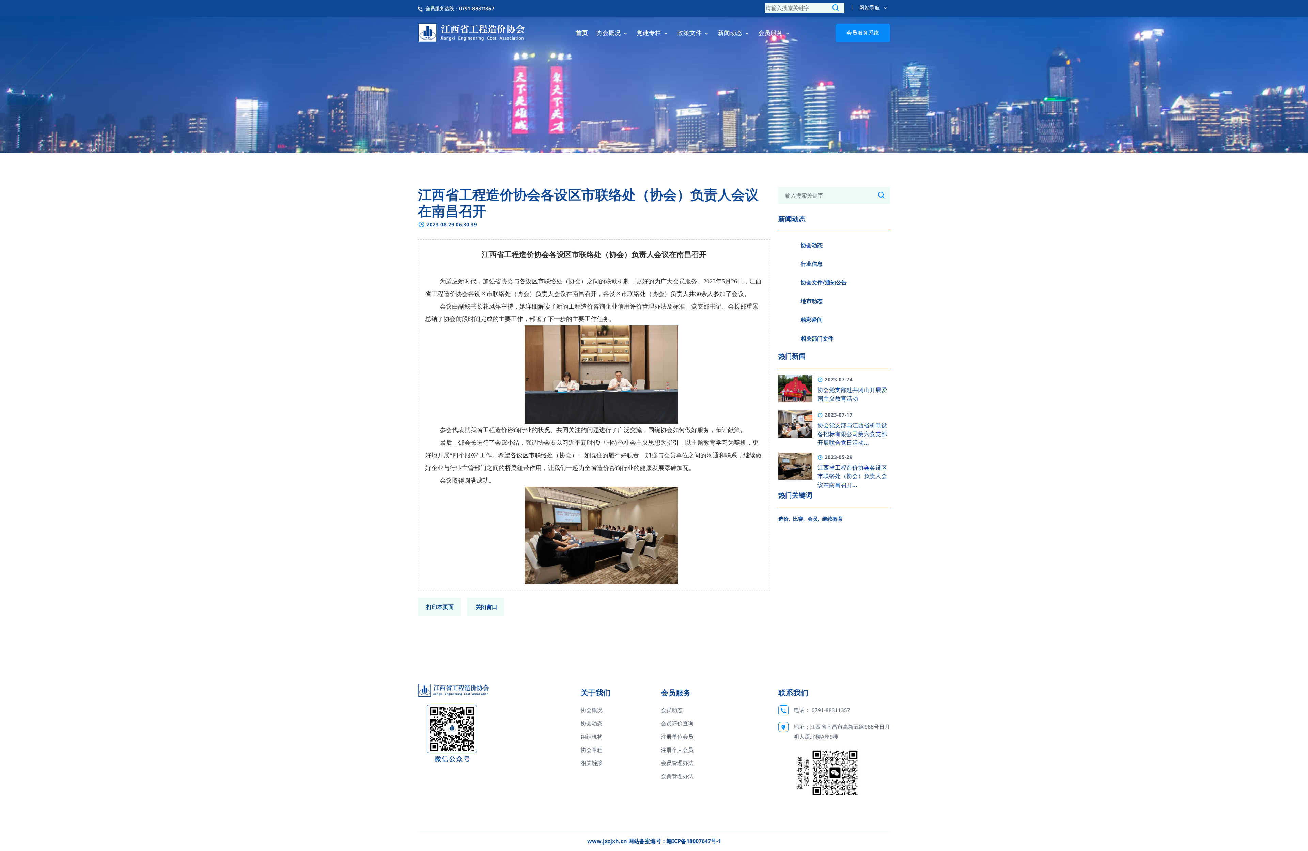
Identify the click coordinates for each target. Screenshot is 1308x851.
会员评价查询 (677, 723)
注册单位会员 (677, 736)
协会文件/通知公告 (824, 282)
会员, (813, 518)
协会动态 (812, 245)
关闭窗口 (486, 607)
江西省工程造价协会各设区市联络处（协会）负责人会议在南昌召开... (852, 476)
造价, (784, 518)
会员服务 (771, 33)
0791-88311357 (831, 710)
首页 (582, 33)
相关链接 (592, 763)
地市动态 (812, 301)
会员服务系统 (862, 32)
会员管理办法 (677, 763)
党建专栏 (650, 33)
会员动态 (672, 710)
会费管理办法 (677, 776)
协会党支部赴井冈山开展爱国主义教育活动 (852, 394)
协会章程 (592, 750)
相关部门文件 (817, 338)
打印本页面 (440, 607)
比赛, (799, 518)
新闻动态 (731, 33)
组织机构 (592, 736)
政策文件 (690, 33)
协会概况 (609, 33)
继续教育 (832, 518)
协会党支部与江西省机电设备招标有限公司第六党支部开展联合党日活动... (852, 434)
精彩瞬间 (812, 320)
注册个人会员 (677, 750)
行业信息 (812, 263)
